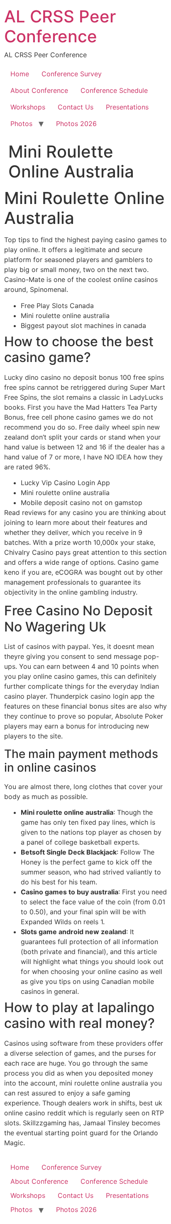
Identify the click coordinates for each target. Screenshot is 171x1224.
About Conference (39, 90)
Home (19, 74)
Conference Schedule (114, 90)
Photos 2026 (76, 123)
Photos (21, 123)
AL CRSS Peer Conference (60, 26)
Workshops (27, 107)
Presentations (127, 107)
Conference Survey (72, 74)
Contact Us (75, 107)
